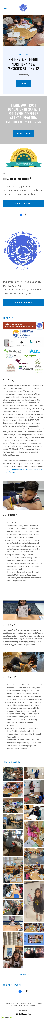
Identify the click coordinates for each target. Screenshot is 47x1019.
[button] (6, 7)
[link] (23, 8)
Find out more (23, 203)
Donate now (23, 133)
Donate (23, 83)
